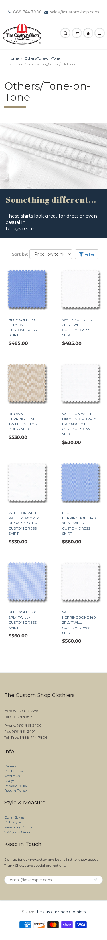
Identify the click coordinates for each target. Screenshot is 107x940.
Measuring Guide (18, 827)
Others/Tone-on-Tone (42, 58)
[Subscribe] (96, 879)
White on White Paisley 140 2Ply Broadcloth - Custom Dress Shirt (24, 523)
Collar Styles (14, 817)
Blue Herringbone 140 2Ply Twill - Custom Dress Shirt (79, 523)
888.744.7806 (27, 12)
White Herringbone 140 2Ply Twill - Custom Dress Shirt (79, 622)
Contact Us (13, 771)
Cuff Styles (13, 822)
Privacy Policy (16, 785)
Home (14, 58)
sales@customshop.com (74, 12)
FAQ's (9, 781)
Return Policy (15, 790)
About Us (12, 776)
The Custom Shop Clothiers (60, 911)
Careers (10, 766)
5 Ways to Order (17, 832)
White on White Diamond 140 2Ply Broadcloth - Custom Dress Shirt (79, 424)
